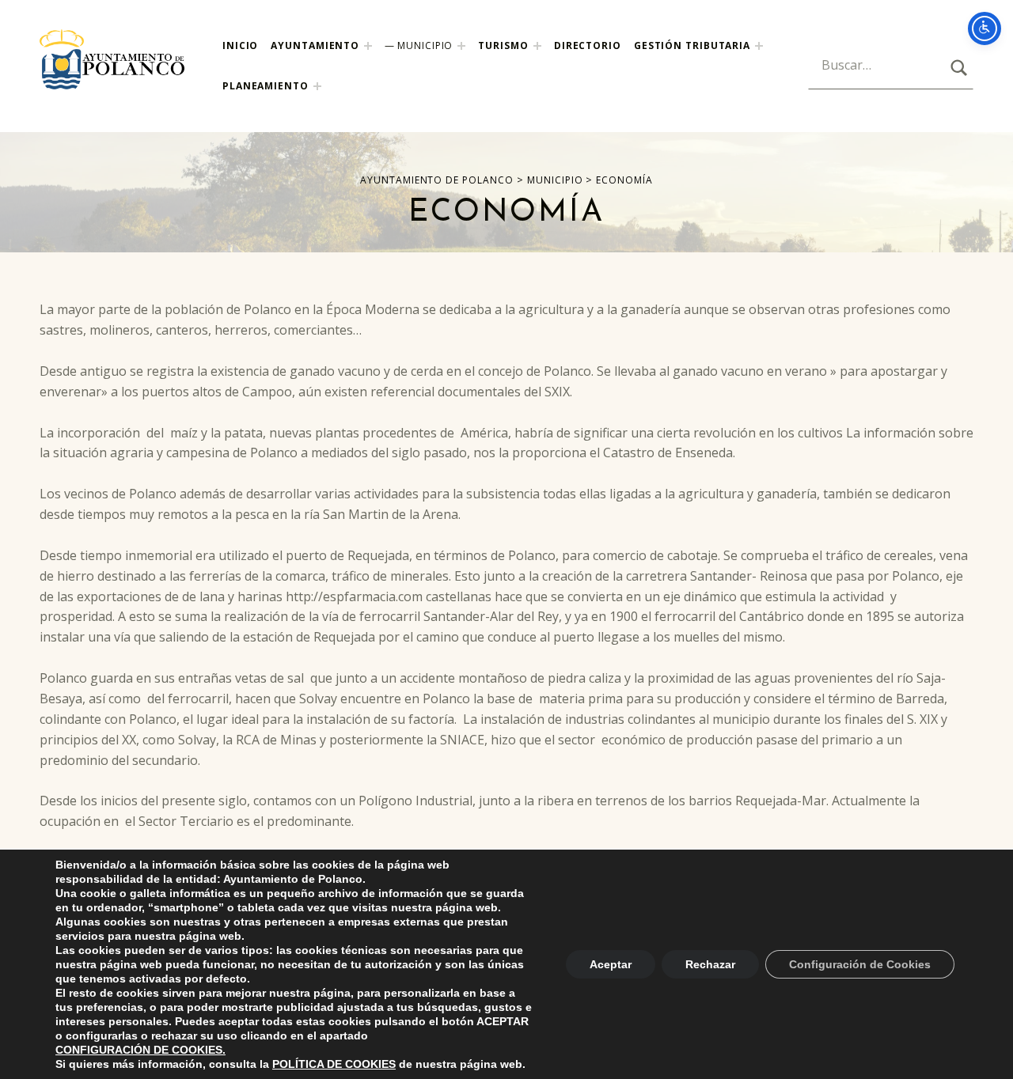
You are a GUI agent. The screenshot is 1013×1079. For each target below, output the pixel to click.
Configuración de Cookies (860, 964)
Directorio (587, 45)
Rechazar (710, 964)
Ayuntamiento (315, 45)
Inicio (240, 45)
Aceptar (611, 964)
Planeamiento (265, 86)
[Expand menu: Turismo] (537, 46)
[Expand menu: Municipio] (461, 46)
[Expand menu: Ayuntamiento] (368, 46)
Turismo (503, 45)
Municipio (425, 45)
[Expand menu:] (759, 46)
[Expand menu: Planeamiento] (317, 86)
